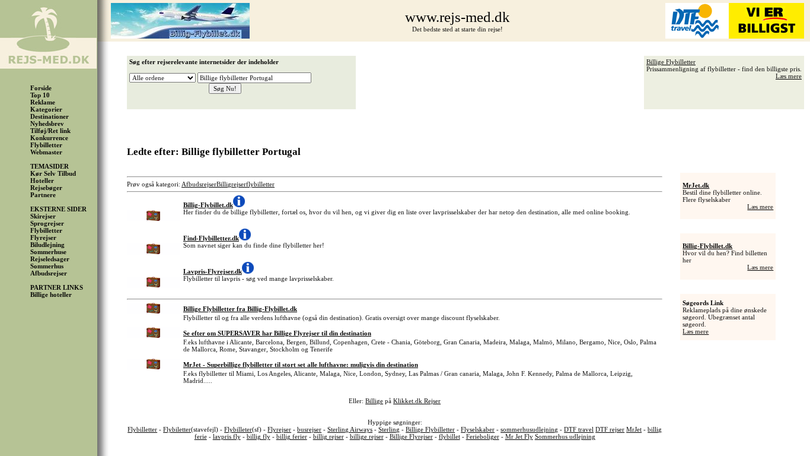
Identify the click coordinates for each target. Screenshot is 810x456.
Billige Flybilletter (671, 61)
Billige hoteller (51, 294)
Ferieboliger (482, 436)
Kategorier (46, 109)
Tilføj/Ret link (50, 130)
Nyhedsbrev (47, 123)
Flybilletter (46, 144)
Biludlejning (47, 244)
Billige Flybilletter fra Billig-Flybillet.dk (240, 308)
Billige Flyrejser (411, 436)
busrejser (309, 429)
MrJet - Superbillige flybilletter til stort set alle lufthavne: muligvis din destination (300, 364)
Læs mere (789, 76)
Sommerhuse (48, 251)
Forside (41, 87)
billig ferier (291, 436)
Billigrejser (231, 184)
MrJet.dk (696, 185)
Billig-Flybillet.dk (707, 245)
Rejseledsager (49, 258)
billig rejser (328, 436)
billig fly (258, 436)
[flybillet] (180, 36)
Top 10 (40, 95)
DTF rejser (609, 429)
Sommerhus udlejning (565, 436)
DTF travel (579, 429)
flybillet (449, 436)
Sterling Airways (349, 429)
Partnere (43, 194)
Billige (374, 400)
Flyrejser (43, 237)
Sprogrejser (47, 223)
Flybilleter (238, 429)
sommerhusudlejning (529, 429)
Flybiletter (177, 429)
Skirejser (43, 216)
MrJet (634, 429)
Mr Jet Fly (519, 436)
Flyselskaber (478, 429)
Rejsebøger (46, 187)
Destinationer (49, 116)
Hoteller (42, 180)
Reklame (42, 102)
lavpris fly (227, 436)
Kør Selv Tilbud (53, 173)
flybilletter (260, 184)
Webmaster (46, 152)
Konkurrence (49, 137)
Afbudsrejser (48, 273)
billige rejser (367, 436)
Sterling (389, 429)
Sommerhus (46, 266)
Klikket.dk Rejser (417, 400)
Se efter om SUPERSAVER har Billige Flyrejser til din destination (277, 333)
